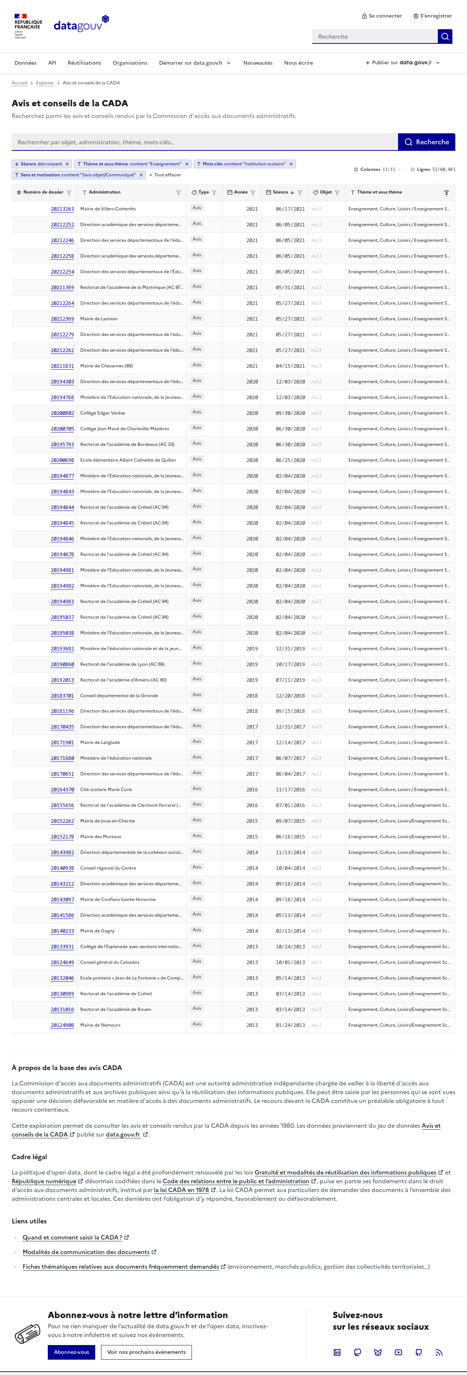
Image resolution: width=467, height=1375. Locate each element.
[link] (381, 16)
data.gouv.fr (123, 1134)
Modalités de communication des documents (86, 1252)
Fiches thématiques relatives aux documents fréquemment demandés (121, 1266)
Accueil (19, 83)
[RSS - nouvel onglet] (439, 1352)
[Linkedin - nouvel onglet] (337, 1352)
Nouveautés (258, 63)
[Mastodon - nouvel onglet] (357, 1352)
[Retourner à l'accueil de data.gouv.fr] (81, 25)
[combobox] (382, 36)
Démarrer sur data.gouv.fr (191, 63)
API (52, 63)
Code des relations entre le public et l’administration (236, 1181)
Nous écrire (298, 63)
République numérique (44, 1181)
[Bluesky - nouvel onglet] (378, 1352)
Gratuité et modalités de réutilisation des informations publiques (345, 1172)
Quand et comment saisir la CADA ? (72, 1237)
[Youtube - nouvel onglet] (398, 1352)
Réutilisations (84, 63)
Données (25, 63)
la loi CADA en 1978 (181, 1189)
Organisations (130, 63)
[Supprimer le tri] (67, 164)
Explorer (45, 83)
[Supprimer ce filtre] (186, 164)
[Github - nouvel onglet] (419, 1352)
